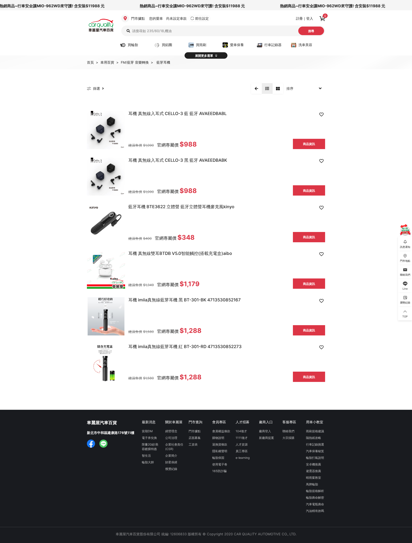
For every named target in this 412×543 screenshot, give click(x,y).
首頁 (90, 62)
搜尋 (311, 31)
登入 (309, 18)
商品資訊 (309, 144)
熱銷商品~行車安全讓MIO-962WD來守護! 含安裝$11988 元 (186, 6)
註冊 (299, 18)
